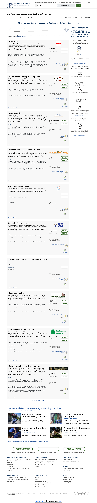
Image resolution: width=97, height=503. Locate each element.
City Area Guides (40, 487)
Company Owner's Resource (16, 477)
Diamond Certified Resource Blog (46, 459)
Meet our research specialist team (80, 135)
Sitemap (10, 464)
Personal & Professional (43, 483)
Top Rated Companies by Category (18, 459)
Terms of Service (68, 477)
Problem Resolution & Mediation (45, 465)
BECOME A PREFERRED (22, 449)
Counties (10, 466)
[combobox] (46, 5)
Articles (37, 466)
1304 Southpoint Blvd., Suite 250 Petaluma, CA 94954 (52, 493)
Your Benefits (67, 459)
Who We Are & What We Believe (73, 468)
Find (78, 5)
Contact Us (67, 470)
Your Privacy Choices (53, 501)
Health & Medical (40, 481)
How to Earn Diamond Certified (17, 479)
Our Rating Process (13, 461)
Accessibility (67, 483)
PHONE (64, 49)
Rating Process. (21, 36)
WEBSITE (64, 52)
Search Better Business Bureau (80, 115)
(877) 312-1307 (11, 494)
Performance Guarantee (71, 461)
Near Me (10, 462)
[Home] (10, 4)
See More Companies (38, 400)
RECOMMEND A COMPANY (48, 449)
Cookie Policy (67, 481)
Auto (36, 479)
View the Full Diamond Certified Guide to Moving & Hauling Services (28, 441)
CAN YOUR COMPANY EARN (74, 449)
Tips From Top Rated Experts (44, 461)
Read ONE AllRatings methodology (80, 63)
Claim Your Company (12, 107)
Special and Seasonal (42, 485)
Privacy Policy (67, 479)
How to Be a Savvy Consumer (44, 463)
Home (37, 477)
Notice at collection (40, 501)
